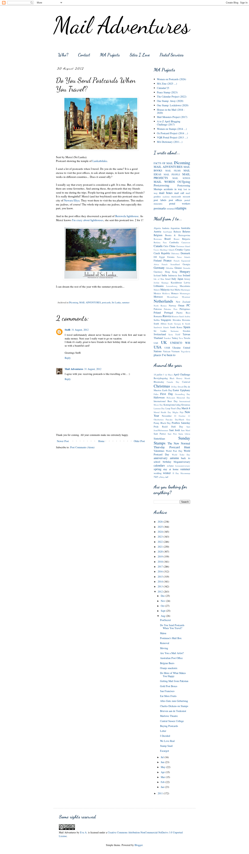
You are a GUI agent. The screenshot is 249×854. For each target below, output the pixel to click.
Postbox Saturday (181, 423)
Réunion (175, 316)
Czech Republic (162, 253)
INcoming (73, 302)
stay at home (170, 469)
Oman (181, 305)
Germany (159, 267)
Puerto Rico (183, 312)
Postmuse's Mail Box (171, 638)
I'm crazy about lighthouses (87, 220)
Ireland (186, 275)
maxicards (176, 196)
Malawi (157, 289)
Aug (163, 616)
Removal (164, 643)
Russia (167, 316)
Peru (175, 309)
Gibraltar (169, 268)
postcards (106, 302)
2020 (161, 551)
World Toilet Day (181, 454)
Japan (180, 278)
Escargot (164, 750)
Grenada (186, 268)
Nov (163, 601)
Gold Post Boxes (168, 686)
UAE (156, 343)
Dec (163, 595)
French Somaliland (171, 264)
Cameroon (185, 242)
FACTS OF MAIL (163, 163)
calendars (159, 465)
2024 (161, 531)
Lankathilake (99, 161)
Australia (185, 228)
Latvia (187, 282)
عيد (167, 476)
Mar (163, 777)
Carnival (186, 381)
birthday (167, 461)
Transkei (167, 338)
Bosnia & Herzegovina (177, 235)
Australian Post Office (171, 658)
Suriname (175, 331)
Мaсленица (185, 473)
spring (157, 469)
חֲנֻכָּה (156, 476)
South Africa (160, 323)
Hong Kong (171, 271)
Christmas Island (183, 246)
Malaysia (165, 289)
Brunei (176, 239)
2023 (161, 536)
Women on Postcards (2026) (171, 79)
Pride (156, 426)
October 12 (184, 415)
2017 (161, 566)
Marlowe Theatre (169, 716)
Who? (63, 55)
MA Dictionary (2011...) (169, 142)
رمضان (162, 476)
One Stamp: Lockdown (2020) (172, 105)
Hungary (185, 271)
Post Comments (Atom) (82, 447)
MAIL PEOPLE (172, 174)
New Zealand (183, 301)
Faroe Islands (183, 257)
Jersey (187, 278)
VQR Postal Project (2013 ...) (172, 137)
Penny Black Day (162, 423)
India (164, 275)
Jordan (156, 282)
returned (171, 208)
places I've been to (164, 355)
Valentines (159, 450)
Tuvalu (187, 338)
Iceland (157, 275)
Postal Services (172, 55)
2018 (161, 561)
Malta (177, 289)
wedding (158, 473)
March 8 (186, 408)
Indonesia (172, 275)
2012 (161, 591)
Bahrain (177, 231)
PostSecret (165, 620)
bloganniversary (182, 461)
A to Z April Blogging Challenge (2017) (168, 123)
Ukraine (176, 347)
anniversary (161, 458)
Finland (158, 260)
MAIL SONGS (181, 178)
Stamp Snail (166, 746)
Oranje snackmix (168, 668)
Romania (158, 316)
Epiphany (185, 390)
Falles (156, 394)
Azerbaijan (167, 231)
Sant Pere (172, 433)
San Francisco (167, 691)
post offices (175, 200)
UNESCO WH (180, 343)
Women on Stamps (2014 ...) (172, 129)
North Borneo (160, 305)
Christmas (162, 386)
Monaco (174, 293)
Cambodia (174, 242)
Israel (168, 278)
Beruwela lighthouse (127, 216)
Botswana (158, 239)
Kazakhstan (176, 282)
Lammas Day (159, 408)
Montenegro (185, 293)
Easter (176, 390)
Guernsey (158, 271)
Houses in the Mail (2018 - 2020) (171, 111)
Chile (165, 246)
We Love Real (167, 741)
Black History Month (180, 378)
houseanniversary (182, 465)
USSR (167, 347)
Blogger (139, 845)
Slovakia (177, 320)
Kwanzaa (185, 404)
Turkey (175, 338)
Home (101, 441)
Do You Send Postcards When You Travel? (172, 626)
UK (164, 342)
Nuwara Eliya (71, 200)
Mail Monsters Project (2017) (172, 117)
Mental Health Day (162, 412)
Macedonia (185, 286)
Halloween (159, 397)
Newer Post (63, 441)
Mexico (157, 293)
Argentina (175, 228)
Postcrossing (161, 185)
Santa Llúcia (184, 433)
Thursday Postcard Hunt (172, 447)
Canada (158, 246)
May (163, 767)
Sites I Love (140, 55)
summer (125, 302)
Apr (163, 772)
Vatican (166, 351)
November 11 (169, 415)
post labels (160, 200)
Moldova (166, 293)
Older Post (139, 441)
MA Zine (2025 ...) (167, 83)
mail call (179, 193)
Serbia (157, 320)
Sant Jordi (174, 430)
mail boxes (166, 193)
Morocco (158, 296)
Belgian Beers (167, 663)
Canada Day (173, 382)
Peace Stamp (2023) (167, 92)
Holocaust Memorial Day (178, 397)
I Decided (165, 736)
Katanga (165, 282)
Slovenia (186, 320)
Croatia (179, 249)
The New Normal (179, 443)
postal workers (179, 203)
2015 (161, 576)
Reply (68, 358)
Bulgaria (186, 238)
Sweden (186, 331)
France (168, 260)
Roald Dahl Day (172, 426)
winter (167, 473)
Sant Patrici (160, 433)
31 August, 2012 (80, 329)
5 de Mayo (168, 374)
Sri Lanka (116, 302)
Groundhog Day (182, 394)
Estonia (170, 257)
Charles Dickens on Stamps (174, 706)
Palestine (167, 309)
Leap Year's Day (173, 408)
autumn (174, 458)
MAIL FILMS (173, 170)
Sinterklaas (159, 438)
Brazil (167, 238)
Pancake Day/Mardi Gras (178, 419)
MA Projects (110, 55)
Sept (163, 610)
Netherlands (163, 301)
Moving (164, 648)
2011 (161, 793)
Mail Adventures (121, 25)
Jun (163, 762)
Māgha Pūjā (177, 412)
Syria (170, 334)
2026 (161, 521)
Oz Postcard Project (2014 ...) (172, 133)
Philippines (185, 309)
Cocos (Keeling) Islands (164, 249)
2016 (161, 571)
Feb (163, 782)
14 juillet (158, 374)
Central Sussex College (172, 721)
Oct (163, 605)
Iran (180, 275)
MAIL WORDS (164, 181)
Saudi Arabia (184, 316)
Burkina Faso (160, 242)
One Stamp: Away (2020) (170, 101)
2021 (161, 546)
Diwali (180, 386)
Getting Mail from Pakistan (174, 681)
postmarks (160, 208)
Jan (163, 787)
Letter (163, 731)
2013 (161, 586)
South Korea (176, 327)
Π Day (176, 473)
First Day (166, 394)
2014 (161, 581)
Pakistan (158, 309)
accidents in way (173, 189)
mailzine (166, 196)
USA (158, 347)
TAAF (177, 334)
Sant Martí (185, 430)
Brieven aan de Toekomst (173, 711)
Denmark (185, 253)
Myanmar (186, 296)
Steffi (67, 330)
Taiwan (186, 334)
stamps (180, 208)
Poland (157, 312)
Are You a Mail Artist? (172, 653)
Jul (162, 757)
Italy (174, 278)
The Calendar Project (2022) (171, 96)
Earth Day (167, 390)
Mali (172, 289)
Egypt (162, 257)
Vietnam (175, 351)
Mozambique (172, 296)
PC (188, 305)
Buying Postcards (169, 726)
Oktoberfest (159, 419)
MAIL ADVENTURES (90, 302)
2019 (161, 556)
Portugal (168, 312)
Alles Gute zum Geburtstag (174, 701)
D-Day (174, 386)
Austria (157, 231)
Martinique (185, 289)
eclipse (170, 465)
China (172, 246)
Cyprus (187, 249)
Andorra (165, 228)
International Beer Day (166, 401)
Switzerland (160, 334)
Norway (172, 305)
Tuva (181, 338)
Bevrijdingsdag (161, 378)
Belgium (158, 235)
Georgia (186, 264)
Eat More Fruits (168, 696)
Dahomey (175, 253)
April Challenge (182, 374)
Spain (186, 327)
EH (155, 257)
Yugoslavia (185, 351)
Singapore (166, 320)
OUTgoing (184, 181)
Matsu (163, 633)
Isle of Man (159, 279)
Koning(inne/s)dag (172, 404)
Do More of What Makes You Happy (173, 674)
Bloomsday (159, 381)
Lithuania (159, 286)
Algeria (157, 228)
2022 (161, 541)
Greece (178, 268)
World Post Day (174, 450)
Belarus (186, 231)
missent (186, 196)
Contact (84, 55)
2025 (161, 526)
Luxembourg (171, 286)
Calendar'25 (163, 88)
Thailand (158, 338)
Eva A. (83, 832)
